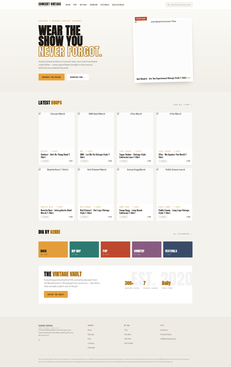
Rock (68, 4)
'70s (126, 330)
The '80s (127, 334)
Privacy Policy (165, 334)
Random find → (78, 77)
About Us (164, 330)
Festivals (105, 4)
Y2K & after (128, 343)
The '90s (127, 339)
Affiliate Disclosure (168, 339)
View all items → (182, 105)
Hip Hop (83, 4)
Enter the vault (56, 294)
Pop (75, 4)
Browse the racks (51, 77)
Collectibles (118, 4)
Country (94, 4)
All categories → (182, 234)
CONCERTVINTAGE (49, 5)
